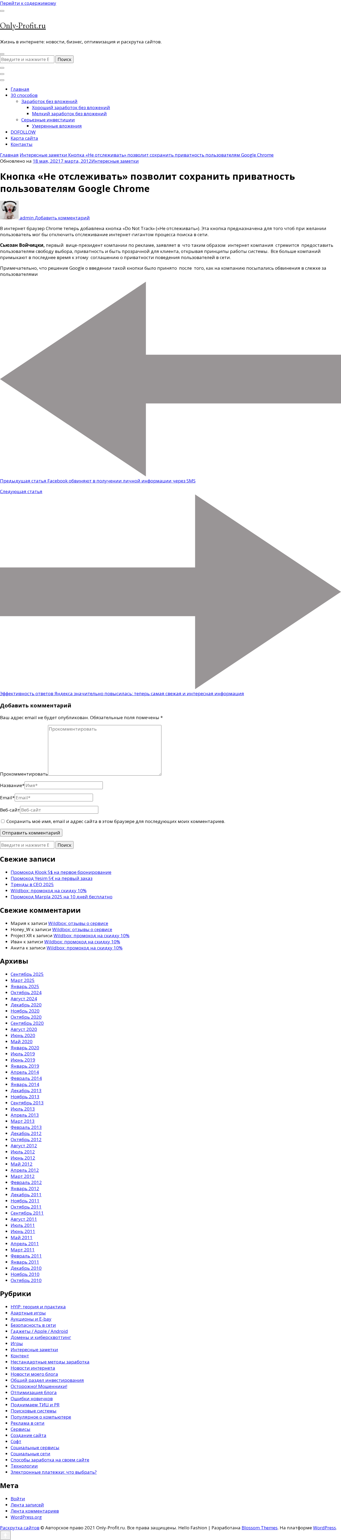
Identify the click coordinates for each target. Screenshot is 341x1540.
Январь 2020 (25, 1048)
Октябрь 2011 (26, 1207)
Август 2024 (24, 999)
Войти (18, 1499)
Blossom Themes (260, 1528)
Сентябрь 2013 (27, 1103)
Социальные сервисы (35, 1447)
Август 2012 (24, 1145)
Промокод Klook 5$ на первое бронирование (61, 872)
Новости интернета (33, 1368)
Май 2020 (22, 1041)
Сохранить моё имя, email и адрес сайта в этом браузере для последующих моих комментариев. (115, 821)
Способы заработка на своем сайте (50, 1460)
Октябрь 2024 (26, 992)
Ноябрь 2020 (25, 1011)
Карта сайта (24, 138)
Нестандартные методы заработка (50, 1362)
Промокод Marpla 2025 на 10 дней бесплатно (61, 897)
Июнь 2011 (23, 1231)
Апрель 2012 (25, 1170)
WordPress (324, 1528)
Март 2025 (23, 980)
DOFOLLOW (23, 132)
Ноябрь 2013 (25, 1096)
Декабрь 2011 (26, 1194)
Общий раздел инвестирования (47, 1380)
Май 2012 (22, 1164)
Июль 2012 (23, 1152)
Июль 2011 (23, 1225)
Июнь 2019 (23, 1060)
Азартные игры (28, 1313)
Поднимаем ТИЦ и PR (35, 1405)
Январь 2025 (25, 986)
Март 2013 (23, 1121)
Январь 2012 (25, 1188)
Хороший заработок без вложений (71, 107)
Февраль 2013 (26, 1127)
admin (27, 218)
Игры (17, 1343)
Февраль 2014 (26, 1078)
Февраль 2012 (26, 1182)
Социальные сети (30, 1454)
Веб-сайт (10, 810)
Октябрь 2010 (26, 1280)
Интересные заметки (115, 161)
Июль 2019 (23, 1054)
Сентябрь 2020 (27, 1023)
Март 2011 (23, 1250)
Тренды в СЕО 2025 (32, 884)
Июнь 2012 (23, 1158)
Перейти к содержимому (28, 3)
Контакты (22, 144)
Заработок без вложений (49, 101)
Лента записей (27, 1505)
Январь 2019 (25, 1066)
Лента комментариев (35, 1511)
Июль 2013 (23, 1109)
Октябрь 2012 (26, 1139)
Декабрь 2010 (26, 1268)
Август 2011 (24, 1219)
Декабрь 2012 (26, 1133)
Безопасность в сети (33, 1325)
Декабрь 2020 (26, 1005)
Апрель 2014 (25, 1072)
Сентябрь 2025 (27, 974)
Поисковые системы (33, 1411)
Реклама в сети (27, 1423)
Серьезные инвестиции (48, 120)
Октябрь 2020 (26, 1017)
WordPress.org (26, 1517)
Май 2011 (22, 1237)
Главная (20, 89)
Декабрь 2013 (26, 1090)
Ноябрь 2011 (25, 1201)
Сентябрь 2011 (27, 1213)
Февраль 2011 (26, 1256)
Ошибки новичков (32, 1398)
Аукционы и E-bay (31, 1319)
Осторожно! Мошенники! (39, 1386)
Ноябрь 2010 (25, 1274)
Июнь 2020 (23, 1035)
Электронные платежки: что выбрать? (54, 1472)
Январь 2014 (25, 1084)
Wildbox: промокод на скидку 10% (49, 890)
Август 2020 (24, 1029)
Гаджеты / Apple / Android (39, 1331)
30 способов (24, 95)
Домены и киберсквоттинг (41, 1337)
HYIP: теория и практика (38, 1307)
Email (7, 797)
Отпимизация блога (34, 1392)
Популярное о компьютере (41, 1417)
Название (12, 785)
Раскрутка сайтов (19, 1528)
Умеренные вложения (57, 126)
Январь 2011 (25, 1262)
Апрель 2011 (25, 1243)
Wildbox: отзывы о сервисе (78, 923)
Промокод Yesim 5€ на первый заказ (51, 878)
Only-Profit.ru (23, 25)
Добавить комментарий (62, 218)
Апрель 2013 (25, 1115)
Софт (16, 1441)
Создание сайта (28, 1435)
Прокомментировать (24, 774)
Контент (20, 1356)
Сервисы (20, 1429)
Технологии (24, 1466)
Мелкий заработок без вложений (69, 113)
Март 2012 (23, 1176)
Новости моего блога (34, 1374)
